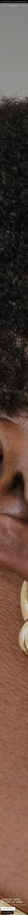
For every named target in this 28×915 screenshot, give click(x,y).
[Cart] (25, 6)
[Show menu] (1, 6)
